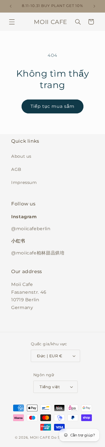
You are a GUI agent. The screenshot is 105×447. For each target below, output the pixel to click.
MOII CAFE (40, 437)
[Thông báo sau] (94, 6)
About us (21, 156)
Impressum (24, 182)
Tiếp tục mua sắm (53, 106)
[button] (11, 21)
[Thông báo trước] (10, 6)
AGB (16, 169)
